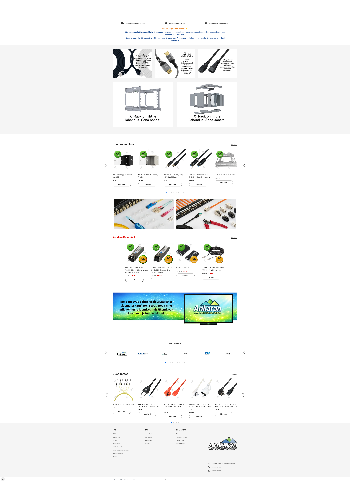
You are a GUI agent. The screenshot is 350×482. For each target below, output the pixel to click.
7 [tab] (180, 192)
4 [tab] (173, 192)
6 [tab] (178, 192)
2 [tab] (169, 192)
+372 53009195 (216, 467)
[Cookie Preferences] (3, 479)
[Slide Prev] (106, 165)
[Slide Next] (243, 165)
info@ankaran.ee (217, 470)
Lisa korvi (121, 184)
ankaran (117, 480)
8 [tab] (183, 192)
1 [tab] (166, 192)
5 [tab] (176, 192)
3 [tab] (171, 192)
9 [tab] (184, 362)
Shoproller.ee (168, 480)
